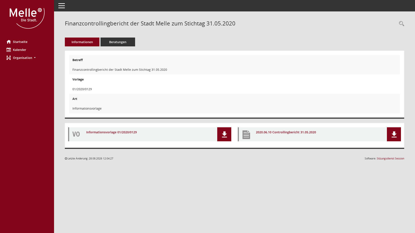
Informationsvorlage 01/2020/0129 (111, 132)
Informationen (82, 42)
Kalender (19, 50)
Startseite (20, 42)
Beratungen (117, 42)
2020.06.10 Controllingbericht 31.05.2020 (286, 132)
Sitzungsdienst (390, 158)
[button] (27, 58)
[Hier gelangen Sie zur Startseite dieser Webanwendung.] (27, 18)
